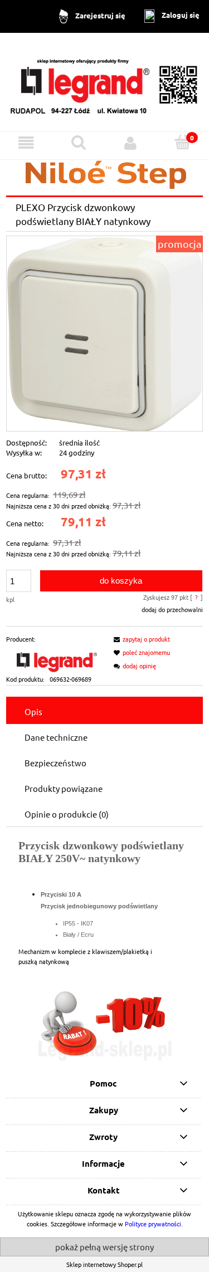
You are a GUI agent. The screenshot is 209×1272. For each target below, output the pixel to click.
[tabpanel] (104, 902)
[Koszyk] (183, 142)
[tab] (104, 711)
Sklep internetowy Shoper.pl (104, 1264)
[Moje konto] (131, 143)
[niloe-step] (104, 173)
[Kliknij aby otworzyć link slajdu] (104, 1025)
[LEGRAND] (55, 657)
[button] (26, 143)
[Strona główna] (104, 81)
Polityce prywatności (153, 1223)
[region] (104, 1025)
